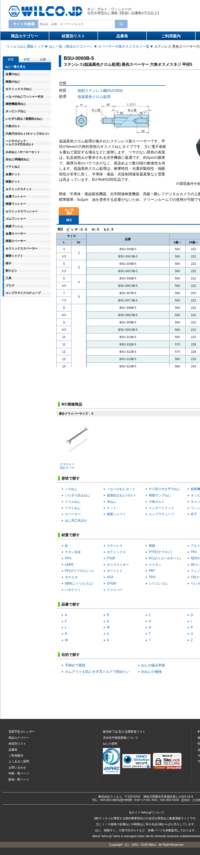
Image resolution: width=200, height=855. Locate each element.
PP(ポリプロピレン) (79, 571)
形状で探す (70, 478)
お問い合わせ (17, 767)
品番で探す (70, 604)
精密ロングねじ (160, 495)
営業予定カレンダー (22, 731)
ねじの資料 (110, 743)
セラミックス (116, 552)
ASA (110, 577)
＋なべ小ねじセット (121, 489)
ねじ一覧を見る (15, 66)
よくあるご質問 (19, 761)
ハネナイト (73, 590)
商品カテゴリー (24, 36)
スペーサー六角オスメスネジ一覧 (123, 46)
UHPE (69, 564)
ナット (111, 508)
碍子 (194, 514)
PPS (68, 558)
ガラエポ (71, 577)
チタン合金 (73, 552)
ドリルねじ (73, 501)
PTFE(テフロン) (160, 552)
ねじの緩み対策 (153, 665)
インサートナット (161, 508)
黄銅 (152, 545)
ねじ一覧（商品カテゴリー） (71, 46)
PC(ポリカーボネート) (164, 558)
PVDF (111, 558)
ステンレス (115, 545)
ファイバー (115, 590)
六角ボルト (157, 501)
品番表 (122, 36)
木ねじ (111, 501)
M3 (68, 220)
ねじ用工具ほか (76, 520)
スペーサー (73, 514)
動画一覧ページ (19, 779)
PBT (152, 571)
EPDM (111, 583)
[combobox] (77, 24)
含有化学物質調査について (120, 737)
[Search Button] (121, 24)
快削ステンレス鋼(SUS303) (100, 90)
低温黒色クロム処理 (94, 97)
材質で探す (70, 535)
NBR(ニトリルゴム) (78, 583)
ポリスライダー (118, 564)
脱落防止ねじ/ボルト (121, 495)
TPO (152, 577)
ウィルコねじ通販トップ (25, 46)
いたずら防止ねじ (77, 495)
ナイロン (155, 564)
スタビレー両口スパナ (67, 465)
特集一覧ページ (19, 773)
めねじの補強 (151, 671)
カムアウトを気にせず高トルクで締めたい (97, 671)
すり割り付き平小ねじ (164, 489)
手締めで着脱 (75, 665)
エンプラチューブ (161, 514)
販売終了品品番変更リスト (124, 731)
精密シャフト (116, 514)
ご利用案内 (171, 36)
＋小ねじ (71, 489)
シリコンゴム (158, 583)
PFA (194, 552)
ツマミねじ (73, 508)
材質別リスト (73, 36)
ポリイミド (115, 571)
